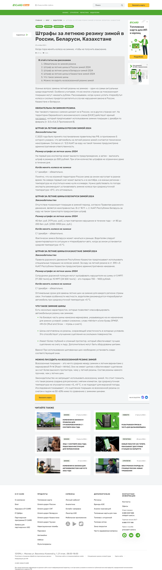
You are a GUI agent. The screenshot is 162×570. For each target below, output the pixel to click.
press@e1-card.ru (129, 530)
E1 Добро (18, 513)
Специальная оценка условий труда (99, 556)
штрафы (48, 26)
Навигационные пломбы (47, 526)
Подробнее (138, 57)
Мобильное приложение (76, 518)
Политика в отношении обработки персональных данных (33, 556)
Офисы (125, 506)
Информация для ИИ (21, 558)
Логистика (84, 12)
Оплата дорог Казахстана (48, 518)
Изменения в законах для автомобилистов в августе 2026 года (75, 468)
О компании (20, 500)
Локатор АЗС (71, 513)
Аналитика (70, 504)
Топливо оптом (100, 522)
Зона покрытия (100, 526)
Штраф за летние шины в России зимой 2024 (67, 67)
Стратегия (74, 12)
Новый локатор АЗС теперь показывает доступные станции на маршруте (133, 446)
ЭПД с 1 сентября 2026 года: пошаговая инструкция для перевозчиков (75, 446)
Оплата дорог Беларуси (47, 513)
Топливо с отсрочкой (103, 518)
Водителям (94, 12)
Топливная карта (44, 500)
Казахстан (59, 26)
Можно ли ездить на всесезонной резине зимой (69, 80)
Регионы (97, 500)
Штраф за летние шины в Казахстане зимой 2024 (69, 73)
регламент (40, 118)
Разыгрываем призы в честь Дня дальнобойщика (134, 426)
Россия (39, 26)
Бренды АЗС (99, 504)
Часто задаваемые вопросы (105, 531)
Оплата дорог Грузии (46, 522)
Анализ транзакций (102, 509)
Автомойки (42, 535)
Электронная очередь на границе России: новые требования (132, 468)
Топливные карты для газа (105, 513)
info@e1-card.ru (128, 515)
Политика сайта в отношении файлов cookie (69, 556)
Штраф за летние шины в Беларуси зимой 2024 (68, 70)
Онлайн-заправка (73, 509)
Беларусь (69, 26)
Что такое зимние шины (56, 77)
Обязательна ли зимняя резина (60, 64)
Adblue (40, 540)
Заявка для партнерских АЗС (22, 526)
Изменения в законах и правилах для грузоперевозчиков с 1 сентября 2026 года (73, 423)
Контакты (126, 502)
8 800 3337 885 (128, 513)
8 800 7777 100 (127, 522)
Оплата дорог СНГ (45, 509)
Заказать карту (138, 5)
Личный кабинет (73, 500)
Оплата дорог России (46, 504)
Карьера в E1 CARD (23, 509)
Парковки (41, 531)
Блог (17, 504)
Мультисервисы (44, 544)
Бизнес (65, 12)
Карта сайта (119, 556)
